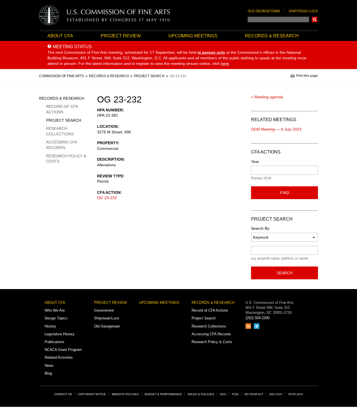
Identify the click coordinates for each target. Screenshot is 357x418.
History (50, 326)
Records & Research (272, 35)
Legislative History (59, 334)
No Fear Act (254, 394)
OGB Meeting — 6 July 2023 (276, 129)
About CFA (60, 35)
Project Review (121, 35)
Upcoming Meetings (193, 35)
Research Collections (60, 131)
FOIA (235, 394)
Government (104, 310)
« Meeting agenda (267, 97)
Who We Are (55, 310)
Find (284, 192)
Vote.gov (295, 394)
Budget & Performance (163, 394)
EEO (223, 394)
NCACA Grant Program (63, 350)
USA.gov (275, 394)
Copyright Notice (92, 394)
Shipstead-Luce (303, 11)
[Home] (104, 15)
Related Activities (59, 357)
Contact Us (63, 394)
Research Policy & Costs (66, 159)
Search (314, 19)
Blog (48, 373)
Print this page (307, 76)
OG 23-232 (107, 197)
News (49, 365)
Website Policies (125, 394)
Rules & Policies (201, 394)
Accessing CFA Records (61, 145)
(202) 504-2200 (257, 318)
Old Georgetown (264, 11)
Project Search (63, 120)
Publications (54, 342)
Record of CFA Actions (62, 109)
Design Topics (56, 318)
